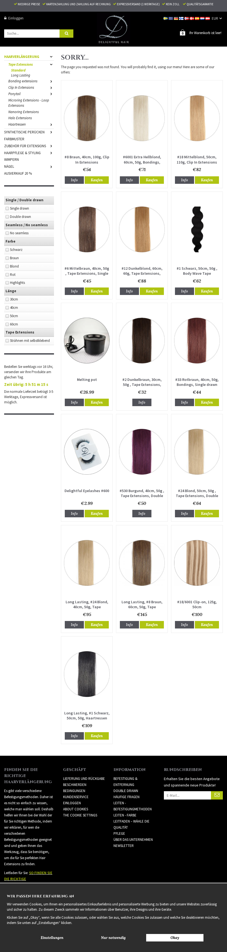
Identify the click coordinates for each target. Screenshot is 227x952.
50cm (14, 316)
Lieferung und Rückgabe (84, 778)
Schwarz (16, 249)
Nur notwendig (113, 937)
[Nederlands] (202, 18)
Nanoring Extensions (23, 112)
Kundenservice (76, 797)
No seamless (19, 233)
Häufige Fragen (127, 797)
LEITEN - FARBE (125, 815)
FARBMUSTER (14, 139)
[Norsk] (187, 18)
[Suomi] (181, 18)
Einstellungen (52, 937)
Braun (14, 258)
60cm (14, 324)
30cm (14, 299)
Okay (175, 937)
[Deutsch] (176, 18)
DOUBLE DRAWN (126, 790)
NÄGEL (9, 166)
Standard (18, 70)
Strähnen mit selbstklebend (30, 340)
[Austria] (208, 18)
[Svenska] (166, 18)
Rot (13, 274)
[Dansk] (192, 18)
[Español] (197, 18)
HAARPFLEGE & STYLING (22, 153)
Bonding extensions (22, 81)
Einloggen (16, 18)
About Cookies (75, 809)
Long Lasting (20, 75)
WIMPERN (11, 159)
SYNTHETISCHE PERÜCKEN (24, 132)
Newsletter (124, 845)
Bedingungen (74, 790)
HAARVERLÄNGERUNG (21, 56)
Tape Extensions (20, 64)
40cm (14, 307)
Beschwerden (74, 784)
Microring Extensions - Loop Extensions (28, 103)
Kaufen (97, 180)
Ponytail (14, 93)
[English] (171, 18)
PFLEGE (119, 833)
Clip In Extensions (21, 87)
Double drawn (20, 216)
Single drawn (19, 208)
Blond (14, 266)
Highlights (17, 282)
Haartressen (17, 124)
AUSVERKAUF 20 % (18, 173)
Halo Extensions (20, 118)
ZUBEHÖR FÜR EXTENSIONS (25, 146)
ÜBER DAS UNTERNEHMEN (133, 839)
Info (74, 180)
